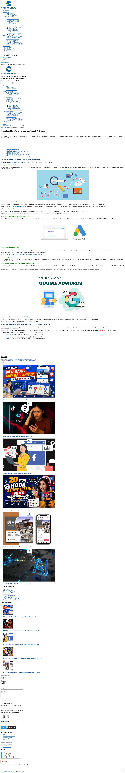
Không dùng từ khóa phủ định (13, 149)
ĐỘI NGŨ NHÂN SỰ (10, 13)
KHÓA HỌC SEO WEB (11, 41)
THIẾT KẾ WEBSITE (10, 24)
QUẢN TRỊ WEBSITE (11, 23)
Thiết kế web (6, 739)
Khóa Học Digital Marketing (9, 592)
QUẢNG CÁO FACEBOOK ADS (13, 20)
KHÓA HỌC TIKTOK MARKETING (14, 36)
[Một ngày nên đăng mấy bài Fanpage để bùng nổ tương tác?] (29, 397)
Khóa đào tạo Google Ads (11, 334)
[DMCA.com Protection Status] (9, 728)
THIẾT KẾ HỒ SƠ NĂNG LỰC (15, 34)
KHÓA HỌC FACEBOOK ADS (13, 37)
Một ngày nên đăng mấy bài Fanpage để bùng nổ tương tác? (16, 399)
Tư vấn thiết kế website (11, 336)
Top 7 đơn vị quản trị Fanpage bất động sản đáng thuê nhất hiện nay (18, 546)
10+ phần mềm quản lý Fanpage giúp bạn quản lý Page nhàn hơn (17, 473)
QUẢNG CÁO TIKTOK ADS (12, 19)
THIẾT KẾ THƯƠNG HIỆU (12, 26)
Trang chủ (5, 85)
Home (2, 127)
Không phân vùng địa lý (12, 150)
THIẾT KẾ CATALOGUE (14, 32)
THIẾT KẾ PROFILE (13, 29)
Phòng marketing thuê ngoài (9, 734)
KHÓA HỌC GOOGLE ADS (12, 40)
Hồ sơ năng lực (6, 58)
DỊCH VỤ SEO (9, 22)
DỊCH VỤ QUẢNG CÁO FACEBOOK (11, 598)
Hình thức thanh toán (7, 744)
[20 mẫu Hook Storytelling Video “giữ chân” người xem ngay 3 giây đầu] (29, 507)
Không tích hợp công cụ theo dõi (13, 153)
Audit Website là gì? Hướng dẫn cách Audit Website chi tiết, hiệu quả (22, 359)
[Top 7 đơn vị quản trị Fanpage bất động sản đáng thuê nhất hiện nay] (29, 544)
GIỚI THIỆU (6, 12)
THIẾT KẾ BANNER (13, 30)
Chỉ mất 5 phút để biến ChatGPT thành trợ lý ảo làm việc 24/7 (17, 583)
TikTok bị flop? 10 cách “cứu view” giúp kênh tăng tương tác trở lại (18, 436)
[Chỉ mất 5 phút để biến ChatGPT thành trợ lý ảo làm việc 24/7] (29, 581)
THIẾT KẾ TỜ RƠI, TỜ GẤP (14, 33)
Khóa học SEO (6, 589)
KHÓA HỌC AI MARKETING (12, 39)
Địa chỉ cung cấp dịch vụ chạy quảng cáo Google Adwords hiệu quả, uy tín (19, 156)
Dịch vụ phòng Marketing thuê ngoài (10, 599)
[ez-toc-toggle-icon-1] (62, 143)
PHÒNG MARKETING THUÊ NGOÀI (14, 17)
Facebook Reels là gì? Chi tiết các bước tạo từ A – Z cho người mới (21, 360)
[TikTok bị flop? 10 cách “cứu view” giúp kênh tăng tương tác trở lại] (29, 433)
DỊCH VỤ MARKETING (8, 16)
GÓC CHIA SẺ (6, 50)
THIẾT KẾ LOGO (12, 28)
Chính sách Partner (7, 59)
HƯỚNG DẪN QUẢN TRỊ (9, 49)
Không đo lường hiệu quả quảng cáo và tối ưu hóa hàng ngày (18, 154)
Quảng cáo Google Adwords (9, 736)
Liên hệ (4, 124)
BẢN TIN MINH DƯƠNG (11, 15)
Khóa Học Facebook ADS (8, 590)
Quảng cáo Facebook (7, 737)
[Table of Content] (62, 143)
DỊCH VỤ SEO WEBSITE (9, 596)
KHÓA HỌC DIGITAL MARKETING (14, 44)
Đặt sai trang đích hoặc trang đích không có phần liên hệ (17, 151)
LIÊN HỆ (5, 51)
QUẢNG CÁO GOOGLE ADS (12, 21)
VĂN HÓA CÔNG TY (11, 14)
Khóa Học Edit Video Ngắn (9, 595)
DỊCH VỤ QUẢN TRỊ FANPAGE (13, 98)
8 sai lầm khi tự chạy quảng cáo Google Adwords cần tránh (16, 146)
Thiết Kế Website (6, 594)
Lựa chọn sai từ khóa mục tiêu (13, 147)
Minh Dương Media (5, 62)
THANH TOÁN (6, 46)
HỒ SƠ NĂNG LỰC (7, 47)
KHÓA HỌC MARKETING (9, 35)
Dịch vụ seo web (6, 738)
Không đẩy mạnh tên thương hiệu (13, 152)
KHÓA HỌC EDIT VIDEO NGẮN (13, 42)
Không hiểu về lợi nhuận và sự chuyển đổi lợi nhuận (17, 155)
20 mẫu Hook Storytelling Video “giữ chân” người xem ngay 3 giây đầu (19, 510)
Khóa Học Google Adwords (9, 591)
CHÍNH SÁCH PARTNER (9, 48)
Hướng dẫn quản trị (7, 57)
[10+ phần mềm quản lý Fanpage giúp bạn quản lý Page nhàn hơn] (29, 470)
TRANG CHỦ (6, 10)
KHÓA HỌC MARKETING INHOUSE (14, 43)
